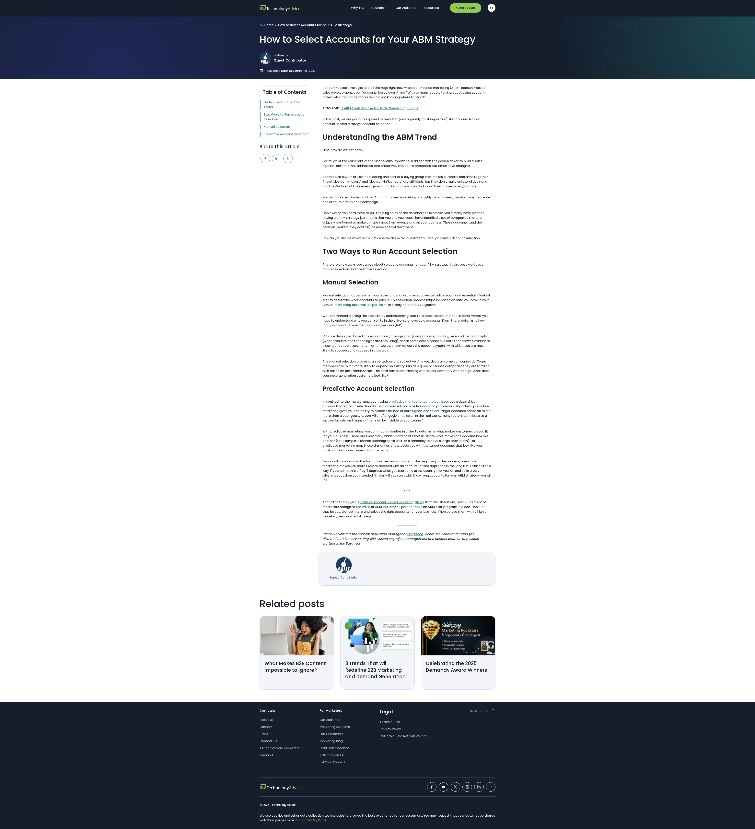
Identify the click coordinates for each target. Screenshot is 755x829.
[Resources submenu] (442, 8)
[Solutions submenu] (387, 8)
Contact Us (465, 8)
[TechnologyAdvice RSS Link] (490, 787)
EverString (415, 534)
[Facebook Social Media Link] (431, 787)
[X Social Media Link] (455, 787)
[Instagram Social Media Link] (467, 787)
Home (268, 25)
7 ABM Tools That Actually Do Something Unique (380, 108)
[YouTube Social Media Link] (443, 787)
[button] (491, 8)
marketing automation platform (360, 305)
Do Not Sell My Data (310, 820)
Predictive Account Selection (286, 134)
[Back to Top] (482, 710)
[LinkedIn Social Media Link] (479, 787)
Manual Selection (277, 126)
